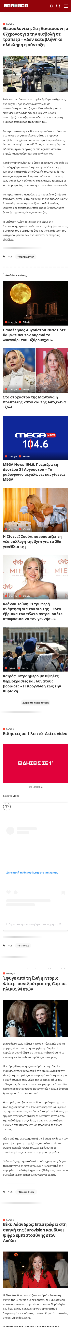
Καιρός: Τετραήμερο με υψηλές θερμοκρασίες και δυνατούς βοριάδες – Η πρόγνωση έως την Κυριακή (32, 683)
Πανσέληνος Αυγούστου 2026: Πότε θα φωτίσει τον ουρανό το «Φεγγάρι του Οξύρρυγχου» (34, 335)
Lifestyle (13, 322)
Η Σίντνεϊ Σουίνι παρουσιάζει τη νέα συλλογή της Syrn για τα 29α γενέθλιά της (32, 541)
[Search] (58, 6)
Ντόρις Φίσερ (27, 1191)
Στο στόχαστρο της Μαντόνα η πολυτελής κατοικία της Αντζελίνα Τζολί (34, 402)
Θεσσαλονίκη (26, 256)
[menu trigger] (65, 6)
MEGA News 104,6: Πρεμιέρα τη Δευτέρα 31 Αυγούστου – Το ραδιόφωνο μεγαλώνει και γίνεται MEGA (34, 472)
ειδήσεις (24, 945)
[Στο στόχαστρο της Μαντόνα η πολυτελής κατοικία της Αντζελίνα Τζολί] (35, 370)
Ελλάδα (10, 24)
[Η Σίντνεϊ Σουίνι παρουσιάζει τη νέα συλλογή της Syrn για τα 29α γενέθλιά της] (35, 510)
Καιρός (24, 668)
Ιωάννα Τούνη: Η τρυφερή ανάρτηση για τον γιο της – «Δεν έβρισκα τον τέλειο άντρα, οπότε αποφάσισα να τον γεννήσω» (33, 611)
